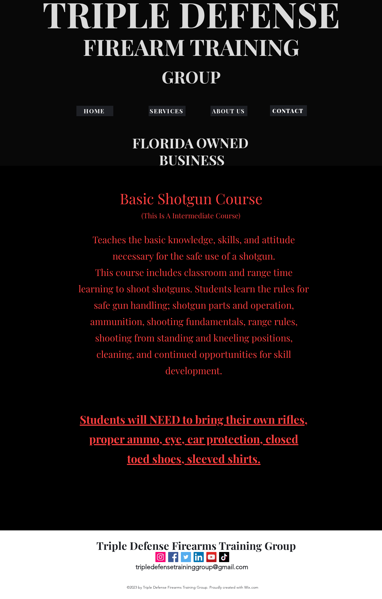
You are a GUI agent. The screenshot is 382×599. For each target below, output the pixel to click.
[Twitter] (186, 557)
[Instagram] (160, 557)
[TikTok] (224, 557)
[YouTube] (211, 557)
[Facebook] (173, 557)
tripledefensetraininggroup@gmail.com (192, 567)
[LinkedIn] (199, 557)
